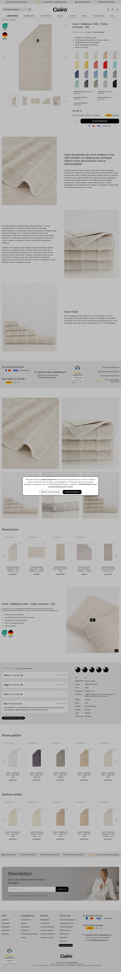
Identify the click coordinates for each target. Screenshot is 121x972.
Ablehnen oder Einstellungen (50, 492)
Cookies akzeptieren (72, 492)
